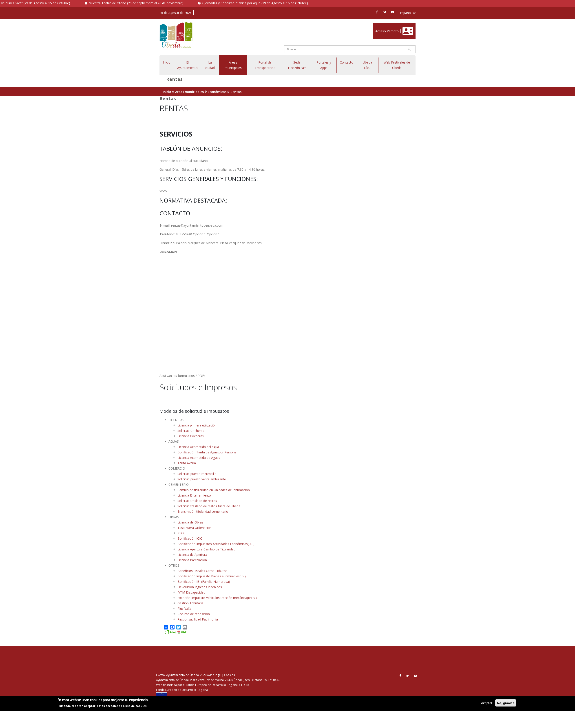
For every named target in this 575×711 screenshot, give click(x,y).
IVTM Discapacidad (191, 592)
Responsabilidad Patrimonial (198, 619)
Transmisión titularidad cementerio (202, 511)
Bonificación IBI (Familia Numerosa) (203, 581)
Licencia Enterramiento (194, 495)
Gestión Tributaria (190, 603)
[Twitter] (384, 12)
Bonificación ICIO (190, 538)
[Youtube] (392, 12)
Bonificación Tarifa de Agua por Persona (207, 452)
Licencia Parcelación (192, 560)
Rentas (235, 92)
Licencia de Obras (190, 522)
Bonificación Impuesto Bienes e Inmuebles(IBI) (211, 576)
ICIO (180, 533)
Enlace (378, 26)
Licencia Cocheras (190, 436)
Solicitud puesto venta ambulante (201, 479)
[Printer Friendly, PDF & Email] (175, 632)
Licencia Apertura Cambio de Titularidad (206, 549)
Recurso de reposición (193, 614)
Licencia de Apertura (192, 554)
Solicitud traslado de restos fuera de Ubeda (208, 506)
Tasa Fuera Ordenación (194, 528)
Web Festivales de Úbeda (397, 65)
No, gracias (505, 703)
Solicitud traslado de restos (197, 501)
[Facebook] (377, 12)
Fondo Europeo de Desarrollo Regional (182, 690)
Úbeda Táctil (367, 65)
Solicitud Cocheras (190, 430)
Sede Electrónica (296, 65)
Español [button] (406, 13)
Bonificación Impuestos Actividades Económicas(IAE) (215, 544)
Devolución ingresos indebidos (199, 587)
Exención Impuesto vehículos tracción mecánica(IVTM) (217, 598)
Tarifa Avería (186, 463)
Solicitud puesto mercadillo (197, 474)
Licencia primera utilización (197, 425)
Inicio (166, 62)
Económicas (217, 92)
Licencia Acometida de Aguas (198, 457)
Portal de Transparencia (265, 65)
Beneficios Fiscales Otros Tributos (202, 571)
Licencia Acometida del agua (198, 447)
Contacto (346, 62)
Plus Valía (184, 608)
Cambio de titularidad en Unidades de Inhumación (213, 490)
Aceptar (486, 703)
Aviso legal (214, 675)
